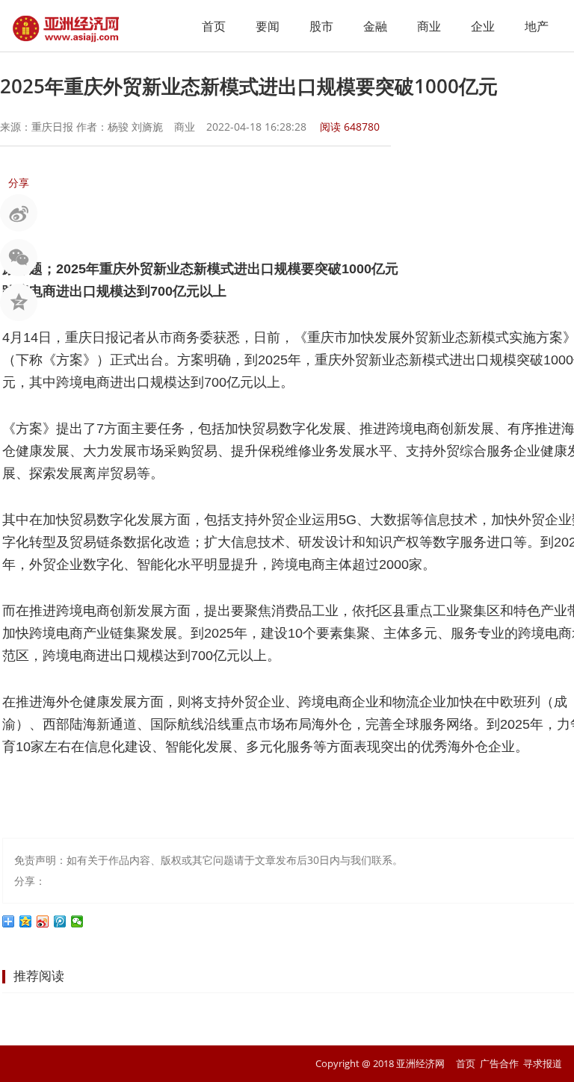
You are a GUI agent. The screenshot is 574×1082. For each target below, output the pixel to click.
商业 (429, 26)
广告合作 (499, 1063)
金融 (375, 26)
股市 (321, 26)
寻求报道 (542, 1063)
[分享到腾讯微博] (60, 921)
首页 (214, 26)
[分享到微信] (77, 921)
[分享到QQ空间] (25, 921)
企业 (483, 26)
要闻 (268, 26)
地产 (537, 26)
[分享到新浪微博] (43, 921)
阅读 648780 (350, 126)
